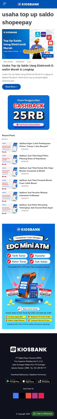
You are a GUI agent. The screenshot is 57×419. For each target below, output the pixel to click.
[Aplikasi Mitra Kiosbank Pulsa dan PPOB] (13, 383)
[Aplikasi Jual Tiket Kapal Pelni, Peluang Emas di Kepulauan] (9, 159)
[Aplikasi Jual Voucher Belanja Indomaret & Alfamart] (9, 196)
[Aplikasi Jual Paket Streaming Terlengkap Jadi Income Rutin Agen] (9, 208)
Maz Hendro (8, 62)
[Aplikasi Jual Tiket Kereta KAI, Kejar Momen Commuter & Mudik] (9, 172)
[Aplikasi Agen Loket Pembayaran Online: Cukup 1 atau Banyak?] (9, 147)
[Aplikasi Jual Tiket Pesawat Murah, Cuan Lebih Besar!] (9, 184)
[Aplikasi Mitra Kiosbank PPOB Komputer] (44, 383)
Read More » (11, 87)
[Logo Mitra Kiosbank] (28, 4)
